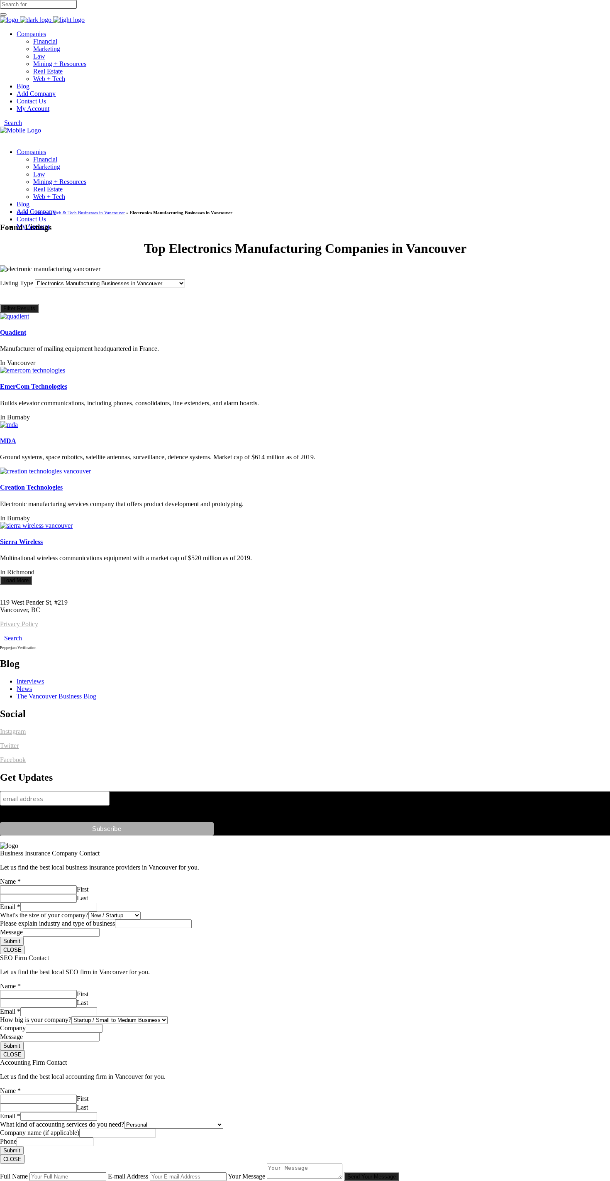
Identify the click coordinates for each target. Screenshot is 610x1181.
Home (22, 212)
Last (82, 898)
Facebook (13, 759)
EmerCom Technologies (33, 386)
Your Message (246, 1176)
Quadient (13, 332)
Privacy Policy (19, 623)
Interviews (30, 681)
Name (10, 881)
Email (10, 906)
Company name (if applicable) (39, 1132)
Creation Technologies (31, 487)
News (24, 688)
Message (11, 932)
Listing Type (17, 283)
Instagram (13, 731)
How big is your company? (35, 1019)
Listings (40, 212)
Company (13, 1028)
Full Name (14, 1176)
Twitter (9, 745)
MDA (8, 440)
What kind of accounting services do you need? (62, 1124)
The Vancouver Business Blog (56, 696)
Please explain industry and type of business (57, 923)
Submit (11, 941)
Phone (8, 1141)
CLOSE (12, 950)
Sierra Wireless (21, 541)
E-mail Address (128, 1176)
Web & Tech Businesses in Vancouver (89, 212)
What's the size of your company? (44, 915)
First (82, 889)
